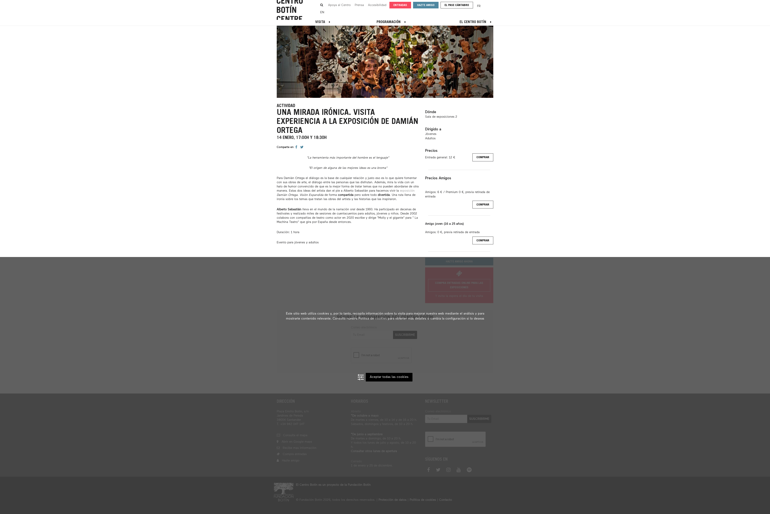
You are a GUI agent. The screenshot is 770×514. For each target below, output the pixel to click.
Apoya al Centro (339, 5)
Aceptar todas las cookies (389, 377)
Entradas (400, 5)
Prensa (359, 5)
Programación (389, 22)
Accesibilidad (377, 5)
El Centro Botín (473, 22)
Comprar (482, 157)
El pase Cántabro (457, 5)
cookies (381, 318)
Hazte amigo (426, 5)
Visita (320, 22)
